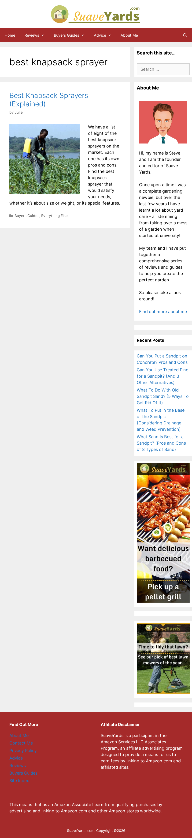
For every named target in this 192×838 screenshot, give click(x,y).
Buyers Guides (66, 35)
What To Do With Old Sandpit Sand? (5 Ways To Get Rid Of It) (163, 396)
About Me (129, 35)
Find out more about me (163, 311)
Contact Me (21, 743)
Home (10, 35)
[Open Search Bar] (185, 35)
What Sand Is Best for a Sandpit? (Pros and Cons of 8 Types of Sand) (161, 443)
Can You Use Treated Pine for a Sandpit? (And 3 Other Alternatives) (162, 376)
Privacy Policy (23, 750)
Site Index (19, 780)
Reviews (32, 35)
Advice (100, 35)
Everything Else (54, 215)
